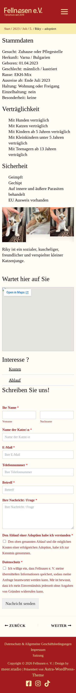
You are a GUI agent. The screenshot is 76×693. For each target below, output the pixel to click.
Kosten (15, 369)
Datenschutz (12, 562)
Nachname (46, 421)
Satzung (38, 655)
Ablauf (15, 380)
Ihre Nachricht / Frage (19, 500)
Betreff (8, 482)
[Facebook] (29, 683)
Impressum (38, 650)
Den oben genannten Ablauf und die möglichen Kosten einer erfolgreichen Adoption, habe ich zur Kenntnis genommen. (36, 547)
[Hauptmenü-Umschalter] (64, 11)
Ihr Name (10, 407)
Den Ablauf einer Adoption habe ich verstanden (37, 535)
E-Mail (8, 447)
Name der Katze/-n (17, 430)
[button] (38, 369)
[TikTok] (47, 683)
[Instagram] (38, 683)
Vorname (7, 421)
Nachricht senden (20, 603)
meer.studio (11, 669)
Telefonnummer (15, 465)
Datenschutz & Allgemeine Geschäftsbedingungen (38, 644)
